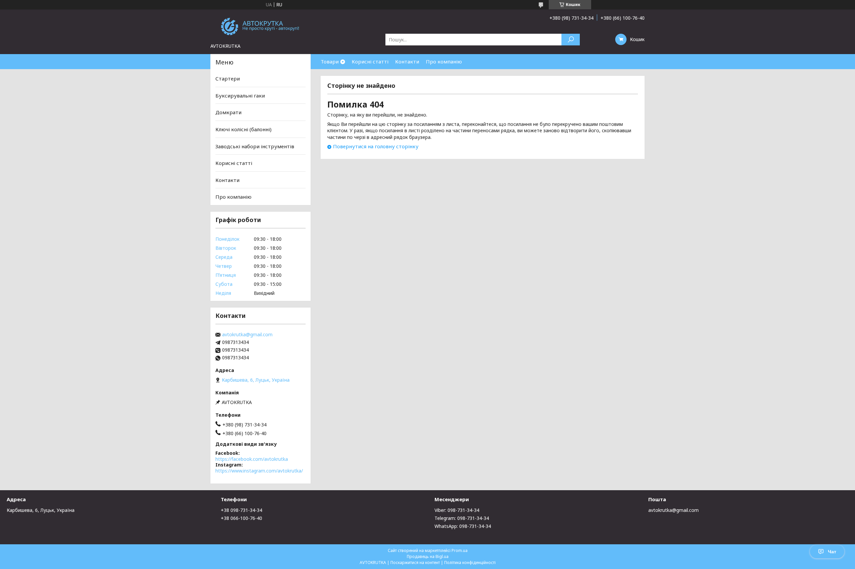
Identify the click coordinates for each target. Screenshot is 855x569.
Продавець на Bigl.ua (428, 556)
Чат (832, 551)
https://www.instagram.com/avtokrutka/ (259, 470)
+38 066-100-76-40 (241, 518)
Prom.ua (460, 550)
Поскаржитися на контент (415, 562)
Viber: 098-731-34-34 (457, 510)
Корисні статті (370, 61)
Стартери (227, 78)
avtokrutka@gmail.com (247, 335)
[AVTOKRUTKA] (260, 26)
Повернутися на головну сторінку (375, 146)
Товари (330, 61)
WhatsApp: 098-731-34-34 (463, 526)
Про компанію (444, 61)
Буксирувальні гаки (240, 95)
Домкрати (228, 112)
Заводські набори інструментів (254, 146)
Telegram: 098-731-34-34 (462, 518)
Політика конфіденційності (470, 562)
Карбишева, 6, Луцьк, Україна (40, 510)
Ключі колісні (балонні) (243, 129)
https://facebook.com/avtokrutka (251, 459)
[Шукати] (570, 39)
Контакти (407, 61)
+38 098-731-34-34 (241, 510)
